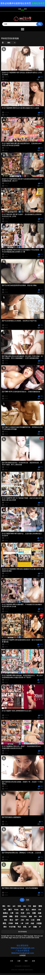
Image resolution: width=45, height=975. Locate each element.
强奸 (4, 909)
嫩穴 (10, 910)
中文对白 (24, 916)
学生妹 (16, 909)
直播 (40, 916)
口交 (33, 920)
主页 (11, 961)
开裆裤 (11, 923)
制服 (16, 923)
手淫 (29, 906)
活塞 (34, 913)
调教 (11, 916)
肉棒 (39, 913)
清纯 (40, 906)
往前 (27, 900)
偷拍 (24, 906)
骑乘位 (5, 913)
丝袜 (17, 913)
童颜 (30, 916)
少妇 (22, 920)
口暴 (11, 913)
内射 (32, 923)
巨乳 (24, 927)
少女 (28, 913)
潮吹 (3, 906)
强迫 (27, 920)
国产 (16, 920)
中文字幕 (12, 927)
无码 (19, 906)
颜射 (34, 906)
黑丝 (5, 927)
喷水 (9, 906)
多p (30, 927)
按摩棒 (5, 916)
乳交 (19, 927)
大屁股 (39, 923)
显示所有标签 (22, 931)
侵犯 (35, 916)
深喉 (38, 920)
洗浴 (39, 909)
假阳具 (34, 909)
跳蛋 (22, 909)
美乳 (4, 923)
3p (40, 927)
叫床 (22, 913)
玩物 (35, 927)
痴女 (5, 920)
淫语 (16, 916)
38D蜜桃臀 (21, 970)
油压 (14, 906)
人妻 (22, 923)
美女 (11, 920)
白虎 (27, 923)
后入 (27, 910)
